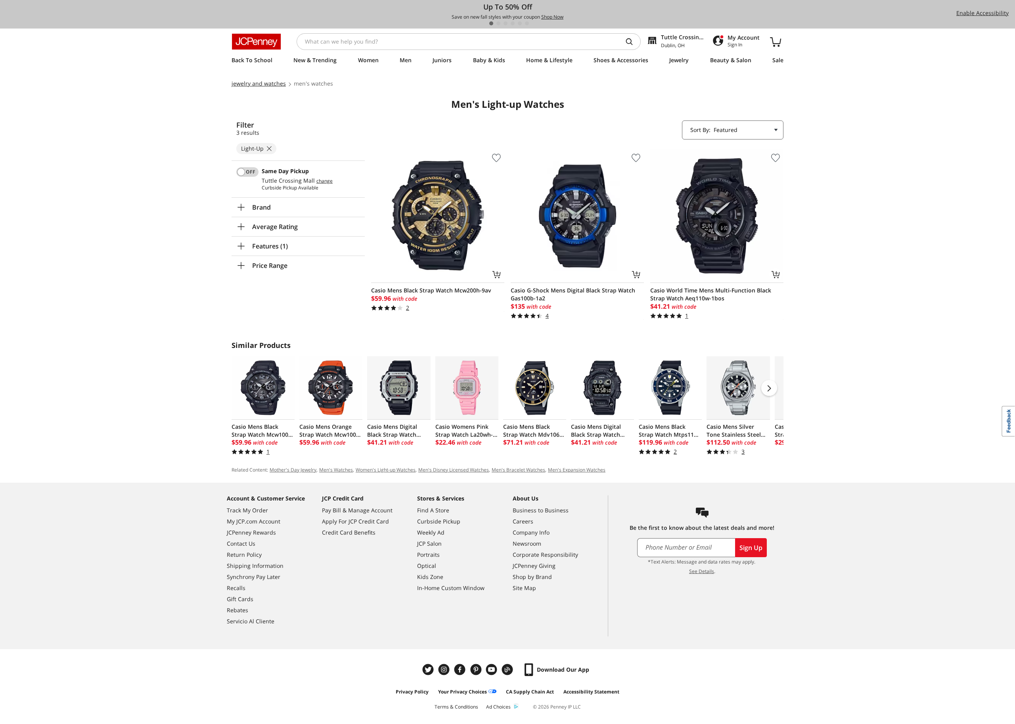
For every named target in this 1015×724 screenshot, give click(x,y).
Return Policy (244, 554)
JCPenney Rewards (251, 532)
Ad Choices (498, 706)
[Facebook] (461, 669)
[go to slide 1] (491, 23)
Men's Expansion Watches (576, 469)
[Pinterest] (477, 669)
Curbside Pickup (438, 521)
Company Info (531, 532)
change (324, 181)
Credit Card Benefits (348, 532)
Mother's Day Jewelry (293, 469)
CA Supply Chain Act (530, 691)
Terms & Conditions (456, 706)
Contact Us (241, 543)
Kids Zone (430, 577)
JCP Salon (429, 543)
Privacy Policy (412, 691)
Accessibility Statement (591, 691)
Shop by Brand (532, 577)
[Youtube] (492, 669)
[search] (632, 42)
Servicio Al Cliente (250, 621)
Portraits (428, 554)
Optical (426, 565)
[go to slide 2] (498, 23)
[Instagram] (445, 669)
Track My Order (247, 510)
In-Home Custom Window (451, 588)
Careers (523, 521)
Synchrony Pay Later (253, 577)
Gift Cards (240, 599)
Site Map (524, 588)
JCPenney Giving (534, 565)
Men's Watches (336, 469)
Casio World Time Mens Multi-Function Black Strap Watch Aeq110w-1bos (710, 294)
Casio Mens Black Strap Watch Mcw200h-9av (431, 290)
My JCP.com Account (253, 521)
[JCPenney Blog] (508, 669)
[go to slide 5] (520, 23)
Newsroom (527, 543)
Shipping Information (255, 565)
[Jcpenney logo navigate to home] (256, 42)
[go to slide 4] (513, 23)
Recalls (236, 588)
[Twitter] (429, 669)
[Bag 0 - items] (775, 42)
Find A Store (433, 510)
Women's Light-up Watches (386, 469)
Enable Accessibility (982, 13)
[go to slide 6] (527, 23)
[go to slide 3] (506, 23)
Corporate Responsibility (545, 554)
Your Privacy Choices (462, 691)
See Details (701, 571)
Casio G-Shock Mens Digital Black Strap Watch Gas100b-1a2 (573, 294)
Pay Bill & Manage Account (357, 510)
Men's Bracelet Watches (518, 469)
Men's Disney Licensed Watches (453, 469)
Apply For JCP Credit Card (355, 521)
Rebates (237, 610)
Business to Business (541, 510)
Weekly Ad (430, 532)
